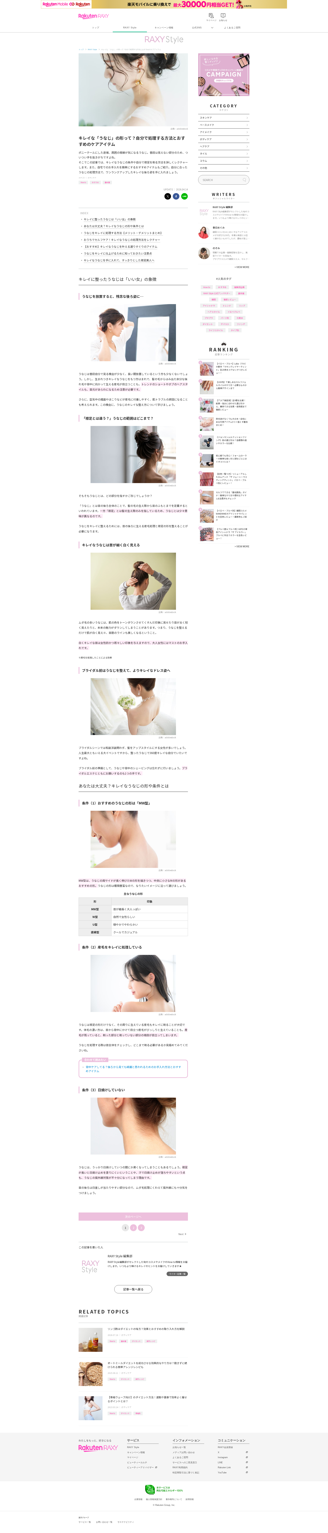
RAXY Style (129, 27)
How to (83, 182)
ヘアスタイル (214, 311)
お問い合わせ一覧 (104, 1522)
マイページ (132, 1457)
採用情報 (190, 1499)
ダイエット (136, 1341)
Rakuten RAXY (94, 16)
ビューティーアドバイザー (140, 1467)
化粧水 (240, 317)
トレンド (227, 305)
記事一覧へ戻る (133, 1289)
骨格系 (138, 1413)
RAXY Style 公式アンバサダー (216, 293)
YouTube (222, 1472)
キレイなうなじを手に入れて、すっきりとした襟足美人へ (119, 260)
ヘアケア (204, 146)
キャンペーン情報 (164, 27)
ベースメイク (207, 124)
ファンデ (241, 324)
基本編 (107, 182)
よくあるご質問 (232, 27)
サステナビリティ (126, 1522)
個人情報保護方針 (154, 1499)
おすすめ (95, 182)
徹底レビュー (230, 299)
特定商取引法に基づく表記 (186, 1472)
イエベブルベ (234, 311)
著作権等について (174, 1499)
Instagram (223, 1457)
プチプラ (209, 317)
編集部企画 (239, 287)
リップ (242, 305)
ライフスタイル (216, 330)
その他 (203, 168)
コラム (203, 160)
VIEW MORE (242, 267)
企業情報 (138, 1499)
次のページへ (133, 1217)
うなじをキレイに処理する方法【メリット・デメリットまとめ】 (123, 233)
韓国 (214, 299)
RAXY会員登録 (225, 1447)
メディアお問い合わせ (184, 1452)
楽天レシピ (151, 1341)
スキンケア (206, 117)
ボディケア (92, 177)
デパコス (225, 324)
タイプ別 (235, 330)
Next (182, 1234)
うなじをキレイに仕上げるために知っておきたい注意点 (118, 253)
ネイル (203, 153)
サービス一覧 (85, 1522)
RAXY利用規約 (180, 1467)
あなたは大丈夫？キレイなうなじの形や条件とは (114, 226)
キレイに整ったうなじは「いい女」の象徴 (110, 219)
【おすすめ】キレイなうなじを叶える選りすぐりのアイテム (120, 246)
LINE (220, 1462)
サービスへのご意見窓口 (185, 1462)
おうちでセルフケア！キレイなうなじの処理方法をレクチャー (122, 240)
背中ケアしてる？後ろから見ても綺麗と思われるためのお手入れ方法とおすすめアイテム (133, 1069)
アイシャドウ (209, 305)
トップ (95, 27)
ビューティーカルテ (137, 1462)
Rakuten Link (224, 1467)
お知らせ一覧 (179, 1447)
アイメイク (206, 132)
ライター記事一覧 (177, 1273)
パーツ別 (225, 317)
